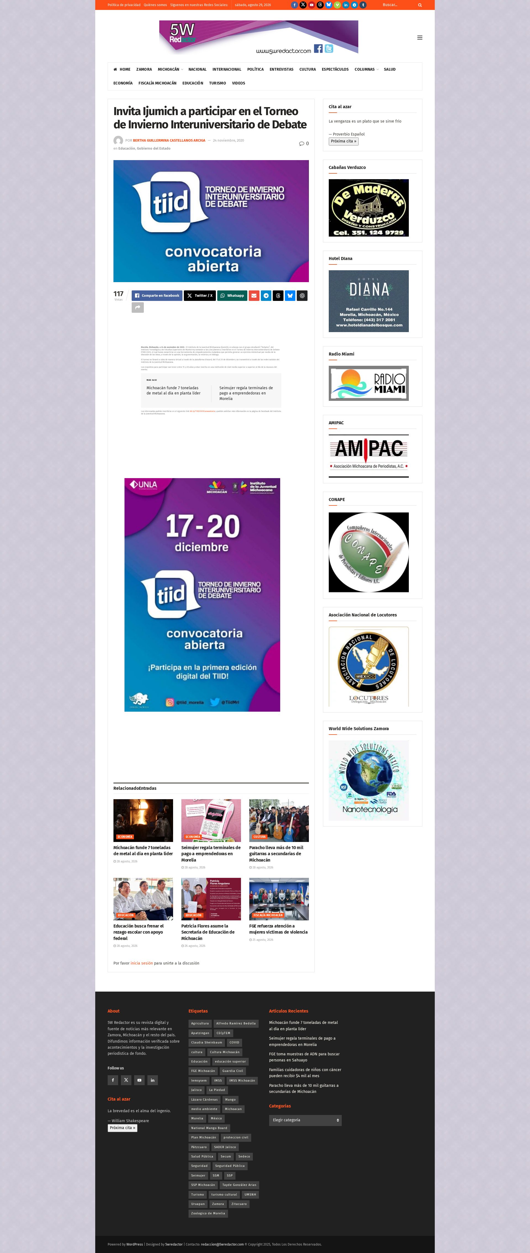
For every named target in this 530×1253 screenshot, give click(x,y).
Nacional (197, 69)
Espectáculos (335, 69)
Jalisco (196, 1090)
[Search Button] (419, 5)
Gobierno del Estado (154, 148)
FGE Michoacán (203, 1071)
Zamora (144, 69)
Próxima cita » (343, 141)
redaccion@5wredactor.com (222, 1244)
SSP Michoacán (203, 1185)
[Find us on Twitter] (303, 5)
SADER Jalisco (225, 1147)
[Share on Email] (254, 295)
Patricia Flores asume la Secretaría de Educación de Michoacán (208, 932)
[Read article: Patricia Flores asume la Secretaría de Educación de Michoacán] (211, 899)
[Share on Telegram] (266, 295)
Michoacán (168, 69)
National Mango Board (209, 1128)
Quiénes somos (155, 5)
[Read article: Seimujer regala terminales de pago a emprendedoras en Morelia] (211, 820)
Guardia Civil (232, 1071)
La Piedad (217, 1090)
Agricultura (200, 1023)
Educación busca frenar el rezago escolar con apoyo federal (138, 932)
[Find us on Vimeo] (337, 5)
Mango (230, 1099)
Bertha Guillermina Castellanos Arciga (169, 140)
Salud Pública (202, 1156)
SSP (230, 1175)
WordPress (134, 1244)
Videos (238, 83)
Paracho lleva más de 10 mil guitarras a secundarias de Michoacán (276, 854)
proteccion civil (236, 1137)
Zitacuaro (239, 1204)
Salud (390, 69)
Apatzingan (200, 1033)
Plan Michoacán (203, 1137)
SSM (216, 1175)
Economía (122, 83)
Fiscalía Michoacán (157, 83)
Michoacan (233, 1109)
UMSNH (250, 1194)
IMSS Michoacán (242, 1080)
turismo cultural (224, 1194)
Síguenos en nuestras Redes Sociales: (199, 5)
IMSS (218, 1080)
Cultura (308, 69)
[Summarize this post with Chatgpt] (302, 295)
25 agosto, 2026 (262, 940)
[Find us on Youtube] (311, 5)
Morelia (197, 1118)
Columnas (365, 69)
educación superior (230, 1061)
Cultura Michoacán (225, 1052)
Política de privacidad (124, 5)
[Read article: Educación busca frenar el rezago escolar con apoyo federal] (143, 899)
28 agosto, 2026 (126, 861)
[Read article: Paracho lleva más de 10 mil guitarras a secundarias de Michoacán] (279, 820)
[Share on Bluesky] (290, 295)
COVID (234, 1042)
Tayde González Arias (239, 1185)
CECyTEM (223, 1033)
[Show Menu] (419, 37)
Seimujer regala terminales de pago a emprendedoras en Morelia (246, 393)
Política (255, 69)
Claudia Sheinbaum (206, 1042)
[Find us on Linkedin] (152, 1080)
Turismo (217, 83)
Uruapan (198, 1204)
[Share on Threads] (278, 295)
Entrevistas (281, 69)
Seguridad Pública (230, 1166)
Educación (192, 83)
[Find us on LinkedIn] (345, 5)
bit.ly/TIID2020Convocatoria (202, 411)
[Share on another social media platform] (138, 307)
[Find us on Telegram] (354, 5)
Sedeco (244, 1156)
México (216, 1118)
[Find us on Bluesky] (328, 5)
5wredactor (174, 1244)
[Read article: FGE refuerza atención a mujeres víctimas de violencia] (279, 899)
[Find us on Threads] (320, 5)
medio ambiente (204, 1109)
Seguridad (199, 1166)
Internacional (227, 69)
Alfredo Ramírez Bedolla (236, 1023)
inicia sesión (142, 963)
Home (125, 69)
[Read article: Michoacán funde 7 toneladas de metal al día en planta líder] (143, 820)
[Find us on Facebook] (294, 5)
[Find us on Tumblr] (363, 5)
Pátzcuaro (199, 1147)
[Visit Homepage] (258, 37)
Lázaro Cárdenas (204, 1099)
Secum (226, 1156)
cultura (197, 1052)
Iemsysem (199, 1080)
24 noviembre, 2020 (228, 140)
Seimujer (198, 1175)
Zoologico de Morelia (208, 1213)
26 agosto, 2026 (194, 946)
